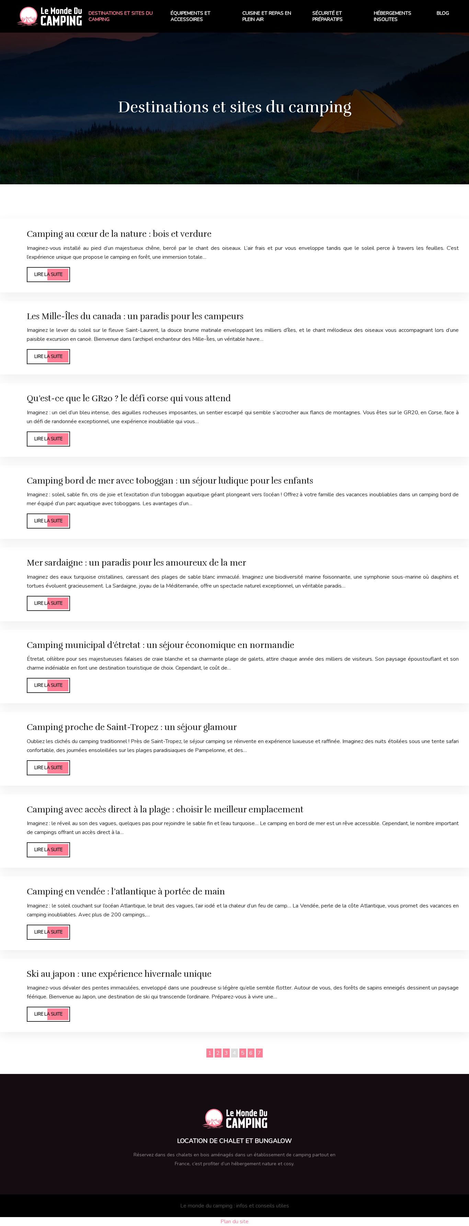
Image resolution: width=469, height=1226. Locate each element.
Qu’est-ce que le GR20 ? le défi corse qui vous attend (129, 398)
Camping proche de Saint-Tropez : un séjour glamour (132, 727)
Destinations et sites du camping (121, 16)
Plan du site (234, 1221)
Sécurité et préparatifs (327, 16)
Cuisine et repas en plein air (266, 16)
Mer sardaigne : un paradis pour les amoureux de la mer (136, 562)
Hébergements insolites (392, 16)
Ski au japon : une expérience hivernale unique (119, 974)
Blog (443, 13)
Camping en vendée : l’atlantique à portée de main (126, 891)
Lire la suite (48, 274)
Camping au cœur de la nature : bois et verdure (119, 234)
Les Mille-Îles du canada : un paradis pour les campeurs (135, 316)
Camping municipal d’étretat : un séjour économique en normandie (160, 645)
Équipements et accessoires (190, 16)
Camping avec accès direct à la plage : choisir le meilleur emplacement (165, 809)
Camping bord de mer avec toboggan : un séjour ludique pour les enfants (170, 480)
